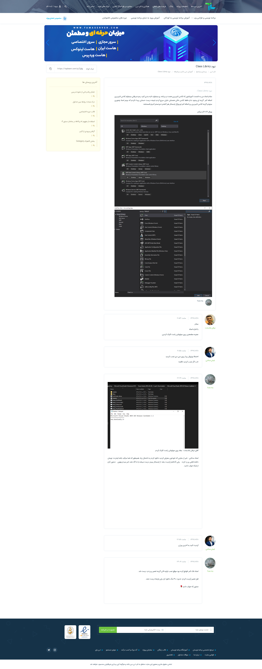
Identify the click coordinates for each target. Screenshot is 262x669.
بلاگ (171, 6)
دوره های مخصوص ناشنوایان (114, 18)
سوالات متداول (183, 654)
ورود (56, 6)
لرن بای (98, 649)
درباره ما (196, 654)
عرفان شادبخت (210, 328)
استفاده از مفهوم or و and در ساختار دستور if (78, 121)
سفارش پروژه (147, 649)
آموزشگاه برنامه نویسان (179, 649)
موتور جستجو (111, 649)
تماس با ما (90, 6)
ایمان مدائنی (210, 360)
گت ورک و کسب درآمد (129, 649)
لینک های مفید (103, 6)
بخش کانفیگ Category (85, 141)
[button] (65, 6)
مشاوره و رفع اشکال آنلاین (122, 6)
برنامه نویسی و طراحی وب (205, 18)
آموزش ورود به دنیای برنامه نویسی (145, 18)
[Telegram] (48, 650)
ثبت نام (49, 6)
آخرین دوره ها (196, 6)
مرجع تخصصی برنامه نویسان (203, 649)
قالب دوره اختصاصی (87, 111)
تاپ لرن (136, 664)
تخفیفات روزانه (182, 6)
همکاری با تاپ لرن (142, 6)
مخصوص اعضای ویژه (54, 18)
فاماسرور (169, 654)
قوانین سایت (209, 654)
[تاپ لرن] (210, 7)
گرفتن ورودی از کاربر (87, 131)
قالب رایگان (161, 649)
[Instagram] (55, 650)
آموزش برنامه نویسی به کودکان (177, 18)
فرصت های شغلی (159, 6)
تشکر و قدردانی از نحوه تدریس (83, 91)
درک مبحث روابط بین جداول (84, 101)
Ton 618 (200, 301)
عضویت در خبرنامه (108, 629)
